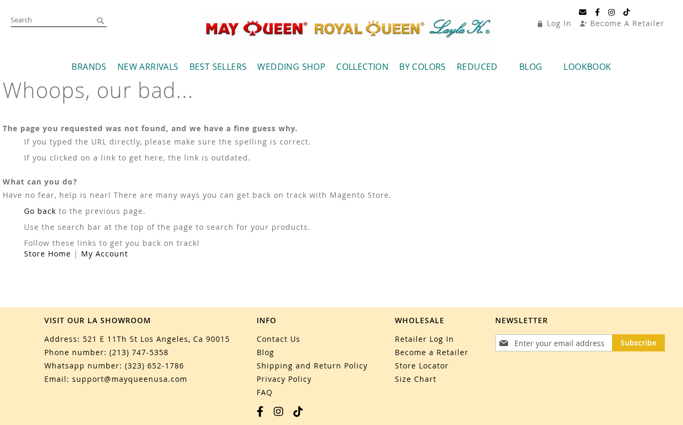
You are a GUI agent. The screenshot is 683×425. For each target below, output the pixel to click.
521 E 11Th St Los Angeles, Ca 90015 (156, 339)
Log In (559, 23)
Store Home (47, 253)
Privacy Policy (284, 379)
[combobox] (59, 20)
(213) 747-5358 (139, 352)
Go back (40, 211)
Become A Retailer (627, 23)
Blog (265, 352)
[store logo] (348, 29)
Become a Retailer (431, 352)
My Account (104, 253)
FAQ (265, 392)
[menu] (342, 67)
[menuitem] (89, 67)
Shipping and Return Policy (312, 365)
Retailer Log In (424, 339)
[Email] (583, 12)
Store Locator (422, 365)
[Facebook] (597, 12)
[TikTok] (626, 12)
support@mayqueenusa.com (129, 379)
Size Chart (415, 379)
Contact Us (278, 339)
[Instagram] (611, 12)
